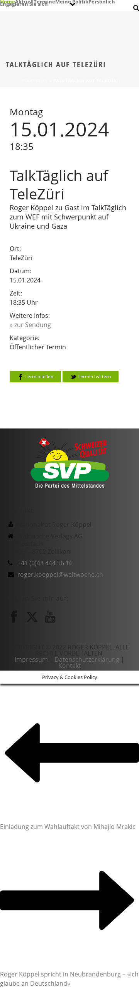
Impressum (31, 659)
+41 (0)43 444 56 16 (45, 563)
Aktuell (24, 1)
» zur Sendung (30, 324)
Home (7, 1)
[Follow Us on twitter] (32, 617)
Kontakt (69, 665)
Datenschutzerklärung (86, 659)
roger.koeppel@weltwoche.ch (60, 574)
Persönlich (101, 1)
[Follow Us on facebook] (14, 617)
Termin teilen (38, 376)
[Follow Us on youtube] (50, 617)
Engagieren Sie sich (24, 3)
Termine (44, 1)
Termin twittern (93, 376)
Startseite (34, 80)
